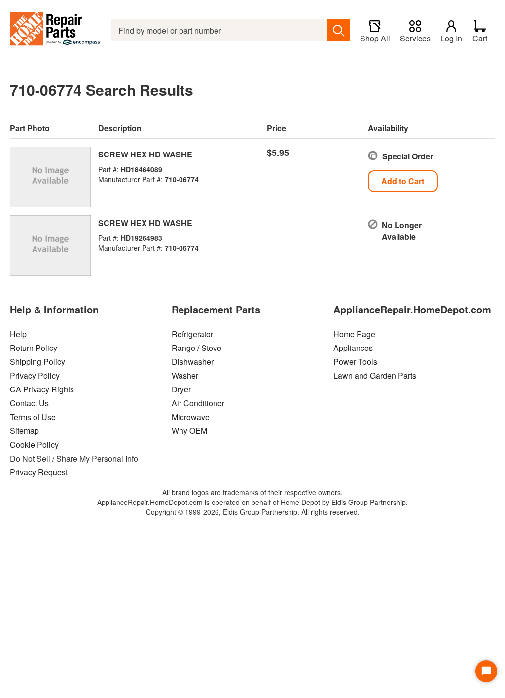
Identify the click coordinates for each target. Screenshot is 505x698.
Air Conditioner (198, 403)
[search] (338, 30)
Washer (185, 375)
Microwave (191, 417)
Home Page (354, 334)
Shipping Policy (37, 361)
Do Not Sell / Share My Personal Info (74, 458)
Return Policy (33, 347)
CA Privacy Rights (42, 389)
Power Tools (355, 361)
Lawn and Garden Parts (374, 375)
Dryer (181, 389)
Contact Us (29, 403)
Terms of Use (33, 417)
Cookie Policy (34, 444)
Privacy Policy (35, 375)
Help (18, 334)
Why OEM (189, 430)
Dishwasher (193, 361)
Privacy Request (39, 472)
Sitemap (24, 430)
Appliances (353, 347)
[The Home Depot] (55, 30)
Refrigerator (192, 334)
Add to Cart (402, 181)
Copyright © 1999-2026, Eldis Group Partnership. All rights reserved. (253, 512)
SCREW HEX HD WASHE (145, 154)
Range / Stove (196, 347)
